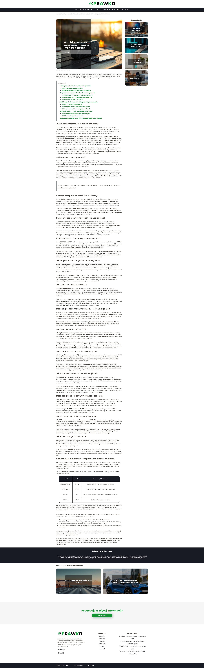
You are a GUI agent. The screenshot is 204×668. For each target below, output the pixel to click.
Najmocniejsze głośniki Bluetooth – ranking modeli (77, 93)
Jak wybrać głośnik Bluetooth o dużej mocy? (75, 86)
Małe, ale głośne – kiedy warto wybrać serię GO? (76, 111)
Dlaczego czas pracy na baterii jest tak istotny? (76, 90)
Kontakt (61, 653)
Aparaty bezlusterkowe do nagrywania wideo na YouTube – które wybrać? (136, 78)
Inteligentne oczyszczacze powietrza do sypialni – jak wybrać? (136, 61)
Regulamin (91, 665)
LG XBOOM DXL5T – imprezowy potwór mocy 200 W (77, 95)
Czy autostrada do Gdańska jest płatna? (78, 581)
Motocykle (89, 9)
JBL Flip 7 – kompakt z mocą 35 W (72, 104)
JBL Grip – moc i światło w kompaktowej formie (76, 109)
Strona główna (61, 14)
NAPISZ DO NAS (102, 615)
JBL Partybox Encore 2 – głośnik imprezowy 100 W (77, 97)
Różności (125, 9)
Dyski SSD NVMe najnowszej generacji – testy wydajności (136, 45)
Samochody (79, 9)
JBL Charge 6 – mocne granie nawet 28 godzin (76, 106)
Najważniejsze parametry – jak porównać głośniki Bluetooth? (81, 118)
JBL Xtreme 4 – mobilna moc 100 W (72, 100)
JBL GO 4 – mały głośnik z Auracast (72, 116)
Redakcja (61, 650)
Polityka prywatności (62, 665)
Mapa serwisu (78, 665)
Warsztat (98, 9)
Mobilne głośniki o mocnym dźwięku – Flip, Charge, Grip (79, 102)
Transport (107, 9)
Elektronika (116, 9)
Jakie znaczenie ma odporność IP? (72, 88)
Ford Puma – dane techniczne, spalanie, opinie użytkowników (125, 581)
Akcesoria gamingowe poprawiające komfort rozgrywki (136, 29)
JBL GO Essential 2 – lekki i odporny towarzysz (76, 113)
